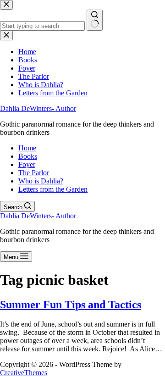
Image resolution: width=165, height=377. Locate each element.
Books (27, 156)
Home (27, 148)
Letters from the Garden (53, 189)
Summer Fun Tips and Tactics (70, 304)
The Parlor (33, 173)
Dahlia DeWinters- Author (38, 108)
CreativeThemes (23, 373)
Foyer (26, 164)
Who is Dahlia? (40, 181)
